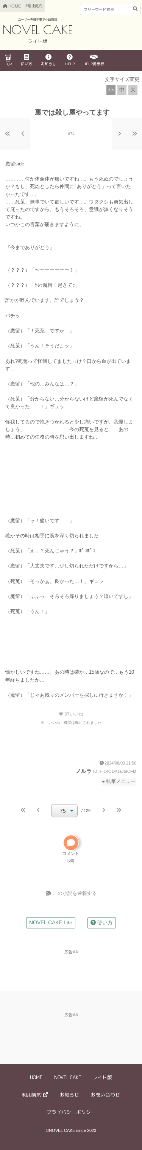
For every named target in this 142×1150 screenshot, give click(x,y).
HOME (36, 1077)
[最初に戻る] (7, 134)
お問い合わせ (105, 1094)
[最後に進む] (134, 134)
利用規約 (34, 5)
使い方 (26, 63)
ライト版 (102, 1077)
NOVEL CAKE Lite (50, 922)
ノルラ (84, 771)
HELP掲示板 (93, 63)
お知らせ (48, 63)
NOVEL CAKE (67, 1077)
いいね (71, 714)
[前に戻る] (22, 134)
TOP (8, 64)
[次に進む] (119, 134)
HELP (70, 63)
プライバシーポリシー (71, 1112)
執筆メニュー (121, 781)
